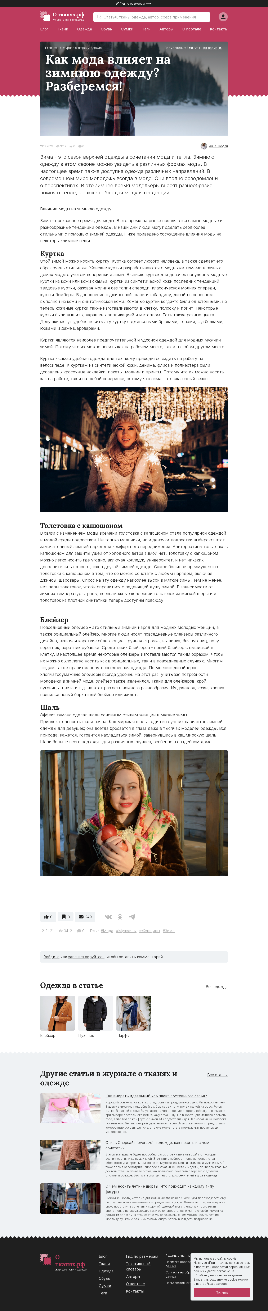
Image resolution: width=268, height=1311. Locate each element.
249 (88, 917)
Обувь (106, 29)
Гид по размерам (142, 1256)
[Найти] (98, 17)
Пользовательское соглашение (189, 1283)
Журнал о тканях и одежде (82, 48)
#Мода (107, 931)
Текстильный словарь (138, 1266)
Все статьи (217, 1075)
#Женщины (149, 931)
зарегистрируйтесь (86, 957)
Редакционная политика (183, 1255)
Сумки (127, 29)
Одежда (84, 29)
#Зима (169, 931)
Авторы (166, 29)
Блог (44, 29)
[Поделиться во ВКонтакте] (108, 917)
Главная (51, 48)
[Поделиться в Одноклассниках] (120, 917)
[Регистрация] (223, 17)
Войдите (51, 957)
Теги (146, 29)
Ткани (62, 29)
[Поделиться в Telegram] (132, 917)
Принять (222, 1292)
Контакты (219, 29)
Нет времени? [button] (212, 48)
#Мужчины (126, 931)
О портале (191, 29)
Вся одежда (217, 986)
